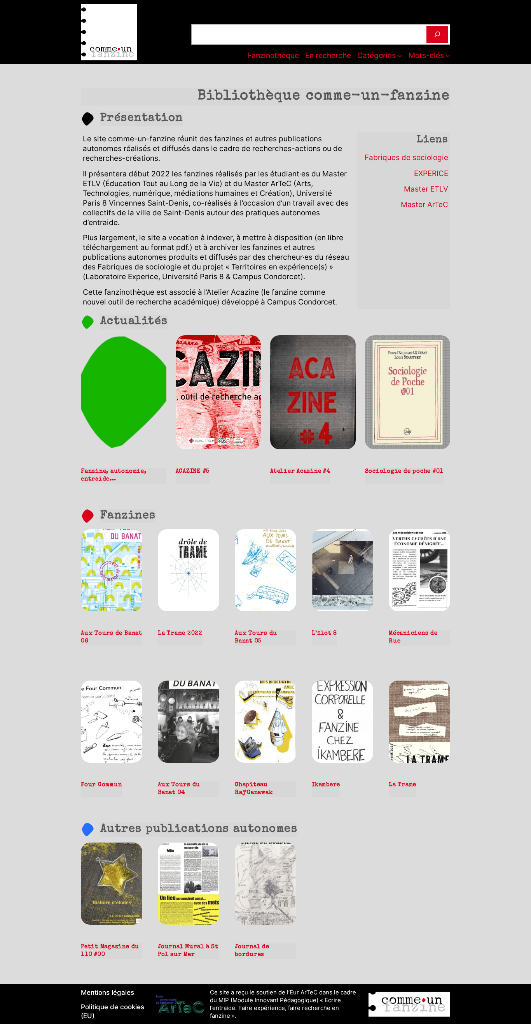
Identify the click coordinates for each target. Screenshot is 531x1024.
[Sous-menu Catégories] (400, 55)
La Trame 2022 (180, 633)
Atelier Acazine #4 (300, 471)
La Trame (402, 785)
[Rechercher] (437, 34)
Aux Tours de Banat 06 (111, 637)
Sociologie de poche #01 (404, 471)
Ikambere (326, 785)
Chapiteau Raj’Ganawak (253, 789)
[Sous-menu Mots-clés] (447, 55)
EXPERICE (431, 173)
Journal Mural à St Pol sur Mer (188, 951)
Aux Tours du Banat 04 (179, 789)
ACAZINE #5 (193, 471)
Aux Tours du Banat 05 (256, 637)
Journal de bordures (252, 951)
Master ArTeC (424, 204)
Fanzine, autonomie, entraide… (114, 475)
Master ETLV (426, 189)
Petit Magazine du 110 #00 (110, 951)
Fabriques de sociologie (406, 157)
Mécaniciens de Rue (413, 637)
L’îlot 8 (324, 633)
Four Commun (101, 785)
